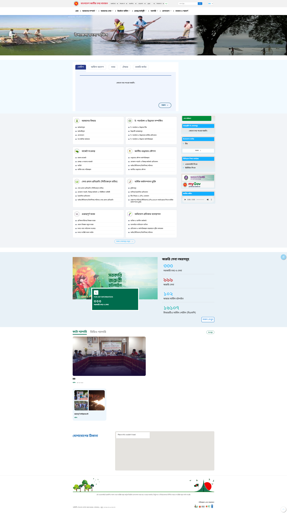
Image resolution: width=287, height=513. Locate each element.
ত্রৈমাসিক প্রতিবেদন (84, 196)
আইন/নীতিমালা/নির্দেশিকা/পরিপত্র (141, 166)
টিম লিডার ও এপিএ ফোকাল (139, 196)
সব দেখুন (210, 332)
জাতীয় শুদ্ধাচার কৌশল (138, 170)
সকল (164, 105)
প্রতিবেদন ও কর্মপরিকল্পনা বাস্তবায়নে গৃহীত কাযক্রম (146, 229)
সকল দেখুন (208, 319)
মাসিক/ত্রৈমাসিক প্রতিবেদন (139, 192)
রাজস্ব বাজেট (82, 158)
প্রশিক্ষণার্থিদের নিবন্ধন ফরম (87, 221)
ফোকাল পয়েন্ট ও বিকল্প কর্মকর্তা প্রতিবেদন (144, 162)
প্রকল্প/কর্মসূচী (139, 11)
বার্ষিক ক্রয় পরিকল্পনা (84, 170)
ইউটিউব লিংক (190, 168)
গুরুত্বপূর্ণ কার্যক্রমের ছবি (81, 414)
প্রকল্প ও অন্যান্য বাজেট (85, 162)
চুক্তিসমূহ (133, 188)
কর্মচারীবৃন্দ (81, 131)
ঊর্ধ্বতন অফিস (123, 11)
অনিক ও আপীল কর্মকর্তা (138, 221)
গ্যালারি (154, 11)
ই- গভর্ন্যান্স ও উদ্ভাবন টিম (138, 127)
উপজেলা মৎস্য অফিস (91, 35)
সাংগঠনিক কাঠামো (84, 139)
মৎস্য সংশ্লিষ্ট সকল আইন (85, 232)
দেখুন (166, 3)
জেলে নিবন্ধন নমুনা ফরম (85, 225)
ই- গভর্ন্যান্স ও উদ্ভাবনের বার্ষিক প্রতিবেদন (143, 135)
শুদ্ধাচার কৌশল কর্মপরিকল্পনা (139, 158)
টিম (186, 144)
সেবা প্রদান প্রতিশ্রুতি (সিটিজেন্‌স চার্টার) (91, 188)
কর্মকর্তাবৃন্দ (81, 127)
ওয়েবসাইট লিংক (191, 164)
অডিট (80, 166)
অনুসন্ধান (200, 3)
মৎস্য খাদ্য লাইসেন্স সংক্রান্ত (86, 229)
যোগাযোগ (166, 11)
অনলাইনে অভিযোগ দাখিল (139, 225)
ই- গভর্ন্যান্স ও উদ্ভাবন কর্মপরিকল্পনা (141, 139)
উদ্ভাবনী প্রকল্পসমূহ (136, 131)
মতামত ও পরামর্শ (182, 11)
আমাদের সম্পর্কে (88, 11)
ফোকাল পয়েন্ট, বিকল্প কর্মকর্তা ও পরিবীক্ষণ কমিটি (94, 192)
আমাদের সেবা (106, 11)
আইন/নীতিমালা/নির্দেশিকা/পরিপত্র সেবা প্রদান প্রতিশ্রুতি (95, 200)
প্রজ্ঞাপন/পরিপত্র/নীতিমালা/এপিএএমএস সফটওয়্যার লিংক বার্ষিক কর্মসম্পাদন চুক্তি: (151, 201)
